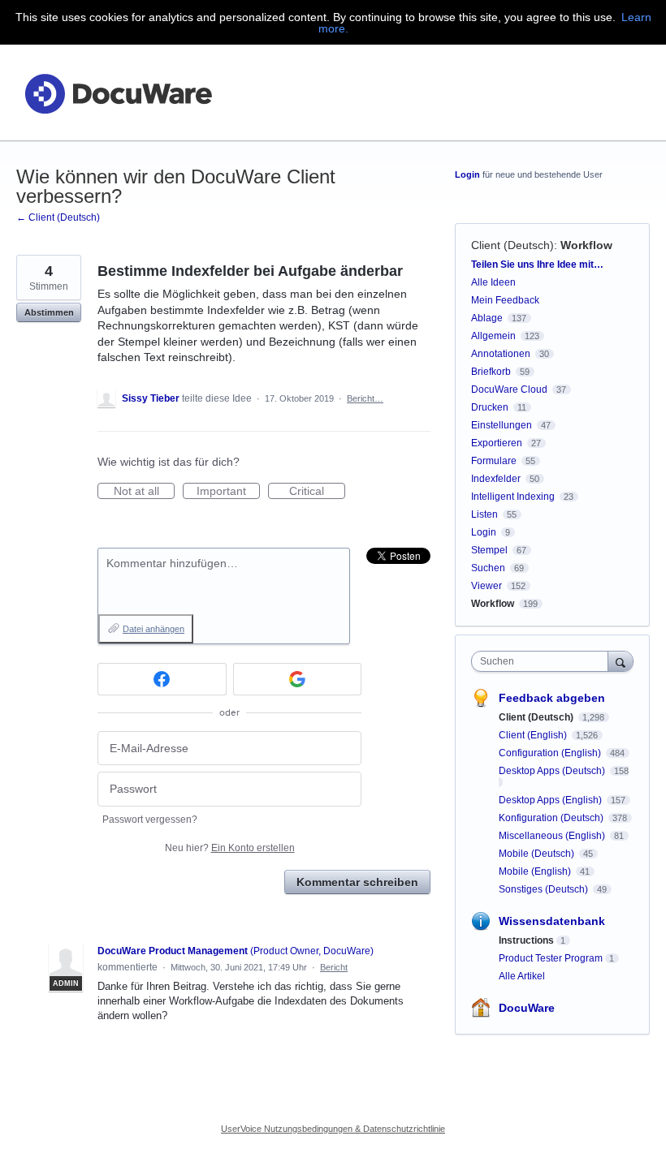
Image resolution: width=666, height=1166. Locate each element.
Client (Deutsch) (512, 245)
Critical (317, 491)
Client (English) (534, 735)
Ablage (487, 318)
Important (228, 491)
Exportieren (496, 443)
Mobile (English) (536, 871)
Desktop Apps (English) (551, 800)
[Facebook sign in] (162, 679)
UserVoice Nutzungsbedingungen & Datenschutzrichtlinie (333, 1129)
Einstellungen (501, 425)
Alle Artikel (522, 976)
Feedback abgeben (552, 697)
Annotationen (500, 353)
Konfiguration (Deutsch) (552, 818)
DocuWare (527, 1007)
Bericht (334, 967)
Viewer (486, 586)
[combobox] (543, 661)
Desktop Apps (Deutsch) (553, 771)
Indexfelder (496, 478)
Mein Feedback (505, 300)
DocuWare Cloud (509, 389)
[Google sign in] (297, 679)
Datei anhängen (153, 629)
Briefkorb (491, 371)
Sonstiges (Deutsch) (544, 889)
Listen (484, 514)
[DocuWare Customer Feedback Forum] (117, 93)
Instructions (526, 940)
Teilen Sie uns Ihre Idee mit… (537, 264)
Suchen (488, 568)
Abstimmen (49, 312)
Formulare (494, 461)
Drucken (489, 407)
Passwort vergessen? (149, 819)
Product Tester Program (551, 958)
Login (467, 174)
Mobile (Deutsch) (538, 853)
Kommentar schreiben (357, 882)
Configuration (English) (551, 753)
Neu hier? (230, 848)
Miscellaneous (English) (553, 835)
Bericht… (365, 398)
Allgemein (493, 336)
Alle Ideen (493, 282)
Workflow (586, 245)
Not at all (144, 491)
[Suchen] (621, 661)
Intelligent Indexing (513, 496)
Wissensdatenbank (552, 920)
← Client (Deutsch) (58, 217)
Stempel (489, 550)
